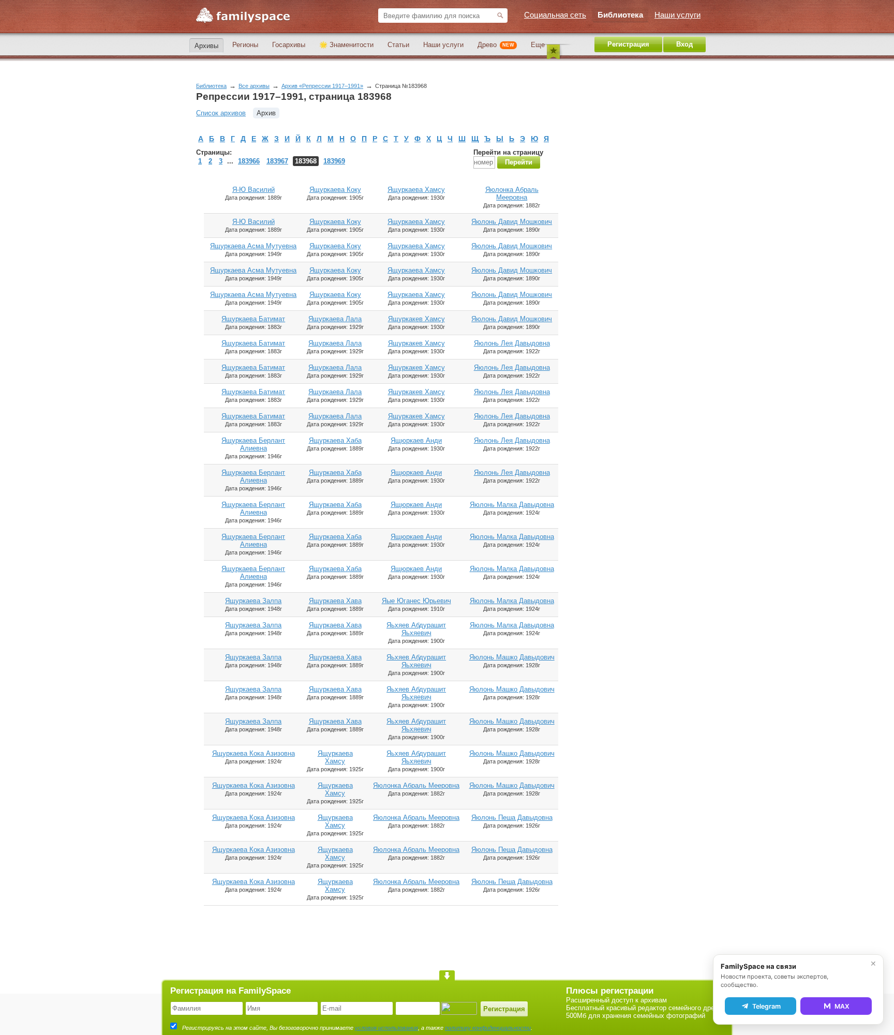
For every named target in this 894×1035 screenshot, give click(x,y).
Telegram (766, 1006)
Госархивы (288, 45)
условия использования (386, 1028)
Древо (496, 45)
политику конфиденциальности (488, 1028)
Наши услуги (443, 45)
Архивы (206, 46)
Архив (266, 113)
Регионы (245, 45)
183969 (334, 161)
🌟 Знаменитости (346, 45)
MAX (842, 1006)
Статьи (398, 45)
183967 (277, 161)
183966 (249, 161)
